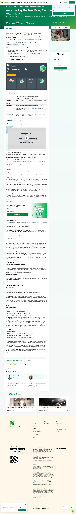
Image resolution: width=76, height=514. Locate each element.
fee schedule (46, 481)
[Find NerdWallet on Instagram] (61, 448)
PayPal (14, 341)
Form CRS (46, 479)
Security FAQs (47, 425)
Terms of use (58, 423)
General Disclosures (40, 481)
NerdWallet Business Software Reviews (14, 360)
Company (35, 423)
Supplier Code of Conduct (59, 426)
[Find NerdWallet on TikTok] (65, 448)
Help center (46, 423)
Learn (21, 6)
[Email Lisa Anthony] (35, 377)
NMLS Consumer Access (37, 454)
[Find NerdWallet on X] (57, 448)
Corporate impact (36, 428)
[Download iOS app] (13, 449)
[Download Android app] (21, 449)
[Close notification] (73, 6)
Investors (35, 440)
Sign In (65, 2)
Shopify (42, 105)
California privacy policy (61, 429)
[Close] (74, 505)
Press (34, 437)
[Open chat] (73, 511)
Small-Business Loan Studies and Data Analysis (16, 358)
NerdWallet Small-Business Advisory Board (36, 358)
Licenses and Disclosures (46, 454)
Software (16, 6)
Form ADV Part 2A (51, 479)
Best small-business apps (15, 120)
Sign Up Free (63, 13)
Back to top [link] (9, 201)
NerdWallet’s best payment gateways (18, 235)
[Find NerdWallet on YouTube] (59, 448)
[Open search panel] (61, 2)
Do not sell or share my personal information (60, 433)
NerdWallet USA (37, 508)
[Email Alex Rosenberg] (13, 377)
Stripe (14, 317)
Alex (17, 375)
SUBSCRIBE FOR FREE (18, 214)
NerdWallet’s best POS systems (17, 44)
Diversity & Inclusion (37, 429)
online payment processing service (21, 32)
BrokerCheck (35, 482)
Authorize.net (16, 296)
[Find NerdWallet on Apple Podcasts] (63, 448)
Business (10, 6)
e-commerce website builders (31, 108)
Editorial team (36, 435)
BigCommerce (28, 106)
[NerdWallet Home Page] (5, 2)
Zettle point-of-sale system (30, 343)
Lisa (37, 375)
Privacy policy (58, 427)
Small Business (27, 360)
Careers (34, 426)
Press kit (34, 439)
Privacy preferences (60, 431)
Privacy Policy (36, 480)
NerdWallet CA (46, 508)
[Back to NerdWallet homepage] (6, 6)
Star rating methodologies (36, 434)
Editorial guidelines (37, 431)
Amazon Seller (35, 154)
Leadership (35, 425)
